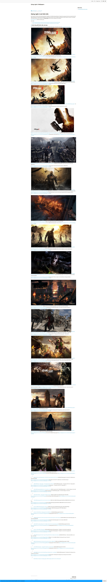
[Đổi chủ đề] (103, 1)
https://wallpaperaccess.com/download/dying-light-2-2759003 (41, 84)
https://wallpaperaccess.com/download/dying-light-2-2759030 (41, 193)
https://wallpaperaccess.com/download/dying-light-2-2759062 (41, 377)
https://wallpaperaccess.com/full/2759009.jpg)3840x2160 (40, 106)
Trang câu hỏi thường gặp (66, 26)
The (95, 1)
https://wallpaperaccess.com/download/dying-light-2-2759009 (41, 107)
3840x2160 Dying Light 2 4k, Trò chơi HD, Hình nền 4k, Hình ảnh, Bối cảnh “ (42, 163)
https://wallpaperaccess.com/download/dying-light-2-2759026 (41, 166)
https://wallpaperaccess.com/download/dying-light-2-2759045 (41, 254)
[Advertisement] (53, 8)
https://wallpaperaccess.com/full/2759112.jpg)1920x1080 (40, 572)
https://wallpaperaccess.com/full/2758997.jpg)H (38, 56)
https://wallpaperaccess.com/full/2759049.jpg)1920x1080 (40, 284)
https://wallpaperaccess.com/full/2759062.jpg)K (38, 376)
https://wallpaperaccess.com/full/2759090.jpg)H (38, 508)
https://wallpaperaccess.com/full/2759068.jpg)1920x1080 (40, 437)
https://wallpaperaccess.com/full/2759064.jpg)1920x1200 (49, 407)
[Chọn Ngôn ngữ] (105, 1)
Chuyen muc (98, 1)
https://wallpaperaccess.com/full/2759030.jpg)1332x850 (40, 192)
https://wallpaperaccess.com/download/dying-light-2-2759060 (41, 346)
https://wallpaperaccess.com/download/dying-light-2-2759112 (41, 573)
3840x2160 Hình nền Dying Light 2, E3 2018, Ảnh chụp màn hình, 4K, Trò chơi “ (43, 537)
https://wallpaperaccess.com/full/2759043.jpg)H (38, 222)
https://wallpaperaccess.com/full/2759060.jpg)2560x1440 (40, 345)
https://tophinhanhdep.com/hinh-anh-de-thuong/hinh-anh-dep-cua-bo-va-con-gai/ (46, 23)
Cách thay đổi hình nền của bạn (82, 9)
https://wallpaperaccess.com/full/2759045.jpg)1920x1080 (40, 253)
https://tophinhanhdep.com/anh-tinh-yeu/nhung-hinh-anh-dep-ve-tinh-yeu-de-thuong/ (46, 22)
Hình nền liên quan (34, 19)
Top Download (34, 10)
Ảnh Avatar (40, 10)
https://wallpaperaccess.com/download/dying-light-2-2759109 (41, 540)
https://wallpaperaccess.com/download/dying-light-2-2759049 (41, 285)
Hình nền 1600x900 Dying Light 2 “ (70, 103)
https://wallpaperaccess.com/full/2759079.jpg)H (38, 463)
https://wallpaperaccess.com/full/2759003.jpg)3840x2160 (40, 83)
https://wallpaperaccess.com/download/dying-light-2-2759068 (41, 438)
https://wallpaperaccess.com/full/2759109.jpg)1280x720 (40, 539)
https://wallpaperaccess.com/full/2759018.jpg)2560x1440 (40, 134)
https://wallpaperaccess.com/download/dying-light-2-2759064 (41, 408)
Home (92, 1)
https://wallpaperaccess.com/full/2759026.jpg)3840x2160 (40, 165)
